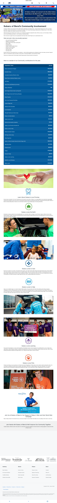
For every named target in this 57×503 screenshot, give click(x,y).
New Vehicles (5, 470)
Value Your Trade (35, 474)
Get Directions (48, 474)
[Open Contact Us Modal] (28, 501)
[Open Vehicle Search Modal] (9, 501)
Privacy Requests (5, 489)
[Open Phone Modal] (53, 3)
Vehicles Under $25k (6, 477)
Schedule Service (21, 472)
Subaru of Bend (52, 486)
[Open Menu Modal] (3, 3)
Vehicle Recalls (48, 477)
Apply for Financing (35, 472)
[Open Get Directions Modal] (46, 3)
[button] (24, 3)
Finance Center (34, 470)
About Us (47, 472)
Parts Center (20, 477)
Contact (47, 470)
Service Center (20, 470)
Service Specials (21, 474)
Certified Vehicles (6, 474)
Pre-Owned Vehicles (6, 472)
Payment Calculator (35, 477)
